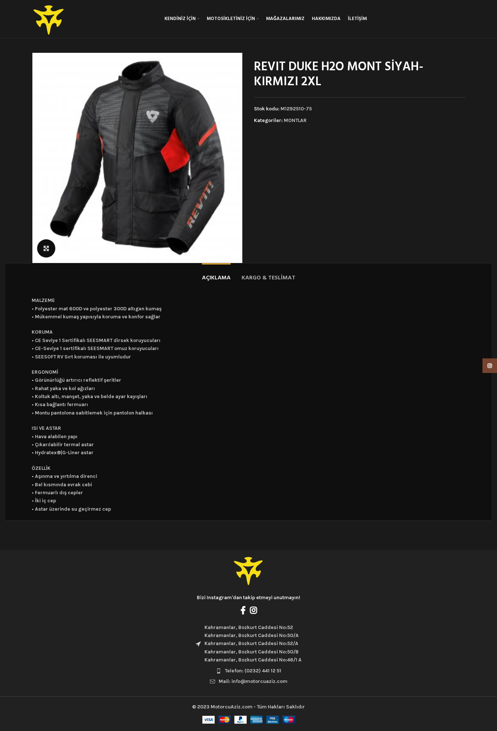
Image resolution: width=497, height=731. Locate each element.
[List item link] (248, 671)
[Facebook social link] (243, 610)
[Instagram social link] (253, 610)
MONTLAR (295, 120)
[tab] (216, 274)
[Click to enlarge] (46, 248)
